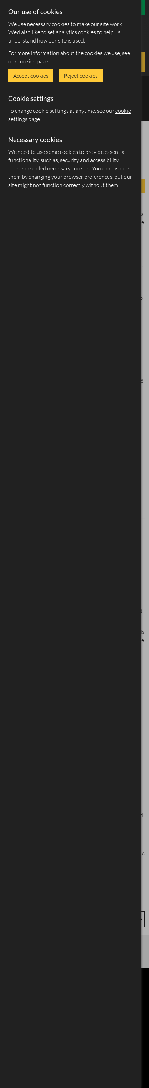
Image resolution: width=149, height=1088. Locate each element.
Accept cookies (31, 75)
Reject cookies (81, 75)
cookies (27, 61)
